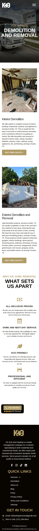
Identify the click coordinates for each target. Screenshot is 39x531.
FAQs (13, 493)
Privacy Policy (16, 497)
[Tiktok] (21, 465)
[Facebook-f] (12, 465)
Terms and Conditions (20, 501)
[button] (34, 5)
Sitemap (14, 505)
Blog (12, 489)
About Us (14, 485)
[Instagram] (16, 465)
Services (14, 477)
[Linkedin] (26, 465)
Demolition (15, 481)
